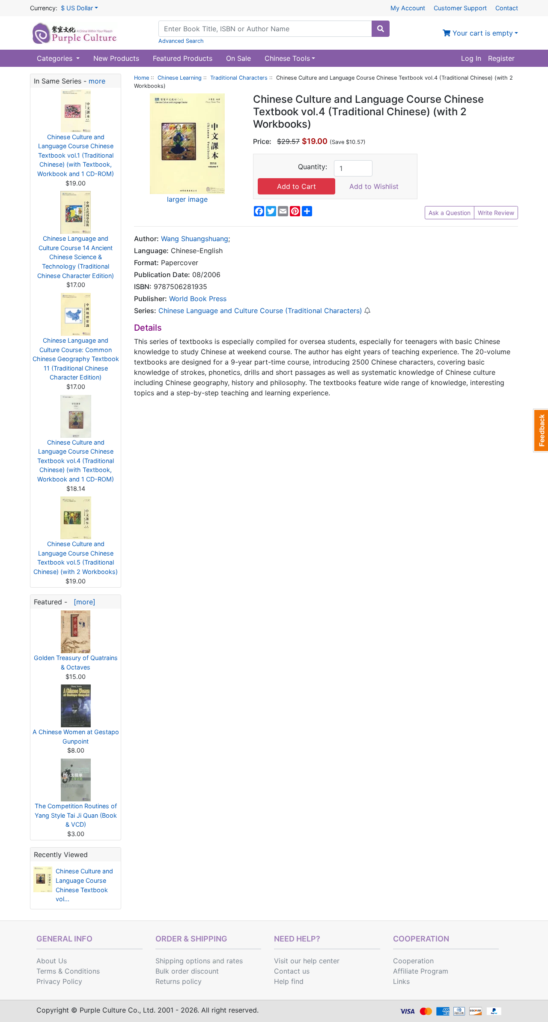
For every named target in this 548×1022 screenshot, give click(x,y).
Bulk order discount (187, 971)
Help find (289, 981)
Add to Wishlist (374, 186)
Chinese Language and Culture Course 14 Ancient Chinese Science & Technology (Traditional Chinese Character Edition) (75, 257)
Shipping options (182, 960)
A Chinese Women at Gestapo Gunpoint (76, 736)
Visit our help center (307, 960)
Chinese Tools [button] (287, 58)
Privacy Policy (59, 981)
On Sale (238, 58)
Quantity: (312, 166)
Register (501, 58)
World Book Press (197, 298)
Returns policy (178, 981)
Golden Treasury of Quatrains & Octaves (76, 662)
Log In (471, 58)
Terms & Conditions (68, 971)
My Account (407, 8)
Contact (506, 8)
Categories (55, 58)
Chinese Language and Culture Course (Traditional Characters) (260, 310)
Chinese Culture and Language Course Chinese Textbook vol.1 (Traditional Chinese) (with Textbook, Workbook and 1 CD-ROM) (75, 155)
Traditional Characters (239, 78)
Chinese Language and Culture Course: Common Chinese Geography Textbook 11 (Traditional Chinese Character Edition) (76, 359)
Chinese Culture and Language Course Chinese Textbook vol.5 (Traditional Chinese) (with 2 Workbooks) (75, 557)
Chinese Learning (180, 78)
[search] (381, 29)
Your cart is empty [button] (481, 33)
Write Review (496, 212)
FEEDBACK (540, 430)
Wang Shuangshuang (194, 238)
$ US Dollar (77, 8)
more (97, 81)
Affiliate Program (420, 971)
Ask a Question (450, 212)
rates (234, 960)
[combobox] (265, 29)
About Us (51, 960)
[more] (82, 602)
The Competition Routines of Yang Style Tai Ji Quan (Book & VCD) (76, 815)
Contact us (292, 971)
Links (401, 981)
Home (141, 78)
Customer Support (460, 8)
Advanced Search (181, 41)
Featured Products (182, 58)
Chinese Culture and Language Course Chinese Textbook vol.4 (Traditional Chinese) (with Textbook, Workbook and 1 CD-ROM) (75, 461)
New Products (116, 58)
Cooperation (413, 960)
